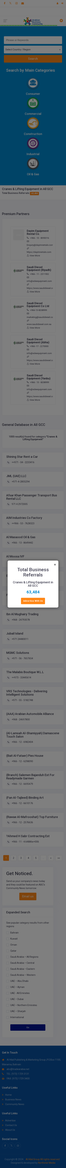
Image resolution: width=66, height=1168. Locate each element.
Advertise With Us (33, 601)
